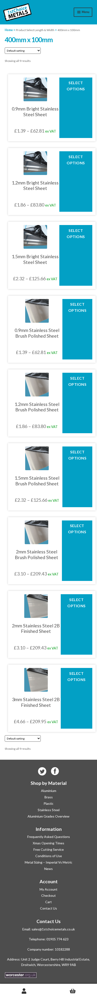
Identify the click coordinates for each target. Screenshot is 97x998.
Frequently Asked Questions (48, 837)
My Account (48, 889)
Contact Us (48, 908)
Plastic (48, 803)
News (48, 869)
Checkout (48, 895)
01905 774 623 (57, 939)
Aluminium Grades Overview (48, 816)
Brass (48, 797)
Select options (76, 85)
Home (9, 30)
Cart (48, 902)
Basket (73, 991)
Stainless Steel (49, 810)
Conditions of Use (48, 856)
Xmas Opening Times (48, 843)
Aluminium (48, 791)
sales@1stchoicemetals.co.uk (53, 929)
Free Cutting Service (48, 849)
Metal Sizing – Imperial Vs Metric (48, 862)
